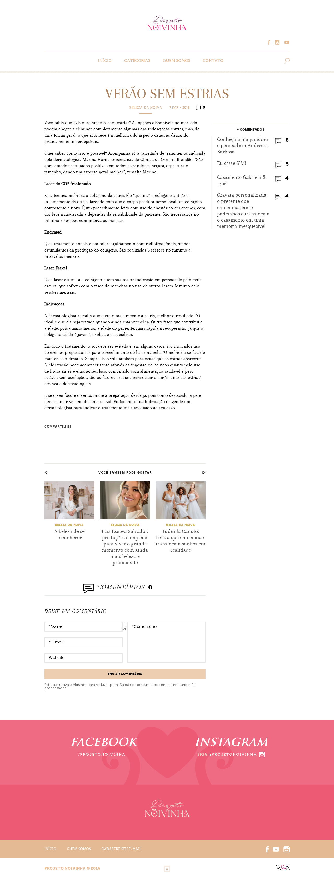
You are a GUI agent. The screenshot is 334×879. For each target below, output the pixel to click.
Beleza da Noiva (145, 108)
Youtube (286, 42)
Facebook (271, 42)
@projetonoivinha (232, 754)
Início (105, 60)
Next (204, 472)
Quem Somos (176, 60)
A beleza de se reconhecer (69, 534)
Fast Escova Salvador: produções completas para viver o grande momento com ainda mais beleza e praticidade (125, 547)
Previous (45, 472)
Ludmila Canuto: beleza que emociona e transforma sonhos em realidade (180, 540)
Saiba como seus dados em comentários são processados (120, 686)
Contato (213, 60)
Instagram (278, 42)
